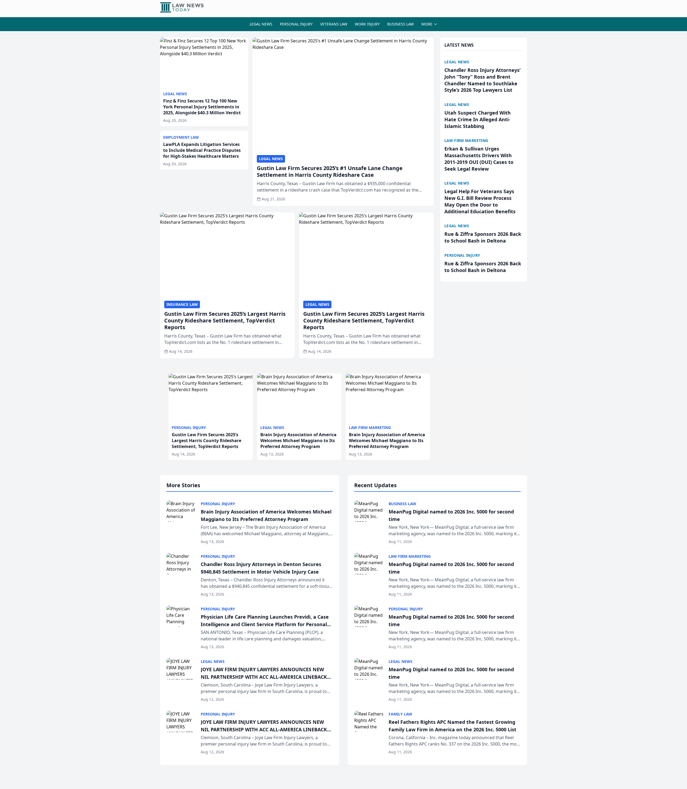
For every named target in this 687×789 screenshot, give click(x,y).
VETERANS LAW (333, 24)
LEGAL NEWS (261, 24)
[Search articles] (524, 7)
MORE (426, 24)
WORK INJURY (367, 24)
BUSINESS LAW (400, 24)
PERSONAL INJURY (296, 24)
